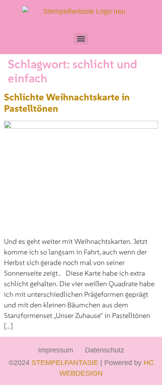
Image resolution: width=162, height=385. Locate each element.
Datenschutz (104, 350)
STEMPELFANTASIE (64, 363)
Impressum (55, 350)
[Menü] (81, 39)
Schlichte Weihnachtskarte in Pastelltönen (67, 102)
